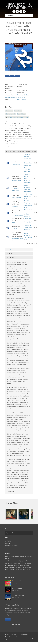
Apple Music (18, 111)
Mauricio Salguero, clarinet (27, 203)
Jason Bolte (15, 206)
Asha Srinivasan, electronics (27, 169)
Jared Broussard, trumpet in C (27, 187)
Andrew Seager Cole (17, 215)
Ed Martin (14, 228)
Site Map (7, 543)
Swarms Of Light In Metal (8, 221)
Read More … (27, 569)
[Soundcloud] (24, 11)
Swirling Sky (8, 228)
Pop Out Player (13, 76)
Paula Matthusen (16, 180)
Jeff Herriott (15, 223)
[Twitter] (17, 11)
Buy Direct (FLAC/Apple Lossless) (18, 117)
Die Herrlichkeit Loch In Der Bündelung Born (8, 236)
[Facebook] (13, 11)
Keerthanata (8, 163)
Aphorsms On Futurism (8, 213)
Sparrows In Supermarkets (8, 178)
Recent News (9, 577)
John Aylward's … (17, 588)
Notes (9, 249)
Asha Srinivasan (16, 164)
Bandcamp (9, 111)
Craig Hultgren (28, 194)
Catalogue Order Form (11, 545)
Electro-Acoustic (22, 99)
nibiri (31, 639)
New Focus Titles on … (18, 581)
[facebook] (32, 36)
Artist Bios (10, 257)
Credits (9, 253)
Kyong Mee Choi (16, 197)
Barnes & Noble (10, 114)
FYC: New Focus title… (18, 595)
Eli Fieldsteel (27, 191)
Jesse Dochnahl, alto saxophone (28, 163)
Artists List (8, 541)
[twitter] (32, 38)
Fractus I (8, 188)
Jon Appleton (15, 238)
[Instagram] (20, 11)
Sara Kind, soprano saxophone (27, 156)
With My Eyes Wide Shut (8, 204)
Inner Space (8, 196)
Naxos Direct (21, 114)
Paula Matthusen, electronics (27, 180)
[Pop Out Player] (8, 619)
